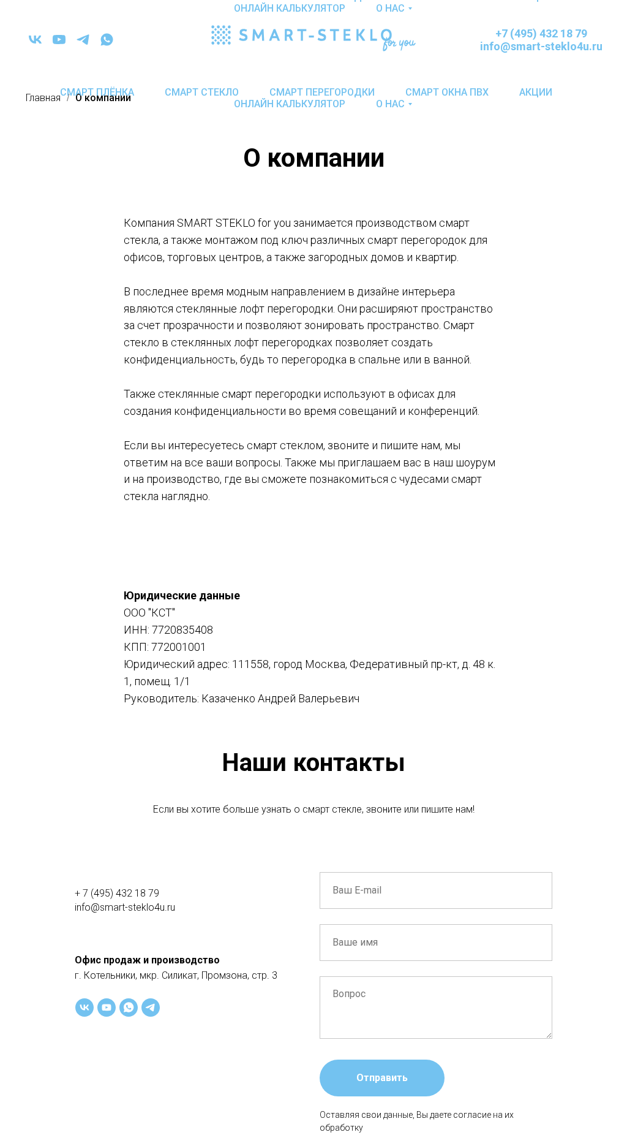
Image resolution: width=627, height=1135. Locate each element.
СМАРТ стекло (202, 92)
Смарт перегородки (322, 92)
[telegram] (83, 39)
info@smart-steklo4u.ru (125, 907)
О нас (390, 104)
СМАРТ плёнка (97, 92)
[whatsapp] (107, 39)
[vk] (35, 39)
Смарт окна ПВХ (447, 92)
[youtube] (59, 39)
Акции (535, 92)
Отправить (382, 1078)
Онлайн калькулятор (289, 104)
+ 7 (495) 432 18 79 (117, 893)
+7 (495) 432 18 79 (541, 33)
